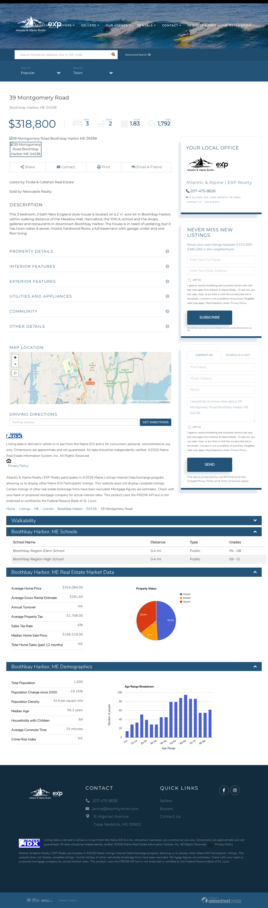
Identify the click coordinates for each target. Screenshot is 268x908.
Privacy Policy (18, 466)
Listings (25, 509)
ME (36, 509)
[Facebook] (223, 790)
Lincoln (48, 509)
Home (10, 509)
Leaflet (133, 402)
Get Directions (156, 422)
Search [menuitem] (42, 25)
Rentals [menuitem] (145, 25)
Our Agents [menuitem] (117, 25)
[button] (113, 54)
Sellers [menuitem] (88, 25)
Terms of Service (230, 481)
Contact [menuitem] (170, 25)
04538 (91, 509)
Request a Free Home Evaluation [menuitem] (219, 25)
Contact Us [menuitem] (170, 816)
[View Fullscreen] (15, 373)
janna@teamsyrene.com (115, 808)
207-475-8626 (203, 191)
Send (210, 464)
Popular (28, 73)
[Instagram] (234, 790)
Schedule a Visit (238, 355)
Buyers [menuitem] (65, 25)
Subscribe (210, 317)
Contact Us (194, 202)
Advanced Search (136, 54)
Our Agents (211, 202)
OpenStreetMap (149, 402)
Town (78, 73)
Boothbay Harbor (69, 509)
